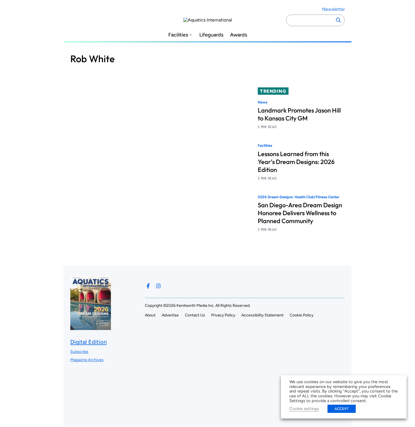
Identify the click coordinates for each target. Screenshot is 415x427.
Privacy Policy (223, 315)
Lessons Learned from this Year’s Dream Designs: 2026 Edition (296, 162)
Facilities (178, 35)
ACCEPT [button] (342, 409)
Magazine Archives (87, 359)
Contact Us (195, 315)
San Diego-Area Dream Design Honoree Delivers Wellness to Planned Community (300, 213)
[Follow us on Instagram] (158, 285)
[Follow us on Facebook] (148, 285)
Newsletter (333, 9)
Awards (238, 35)
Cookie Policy (301, 315)
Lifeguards (211, 35)
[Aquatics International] (207, 20)
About (150, 315)
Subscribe (79, 351)
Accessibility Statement (262, 315)
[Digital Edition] (90, 327)
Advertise (170, 315)
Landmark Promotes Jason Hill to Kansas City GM (299, 114)
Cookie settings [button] (304, 408)
